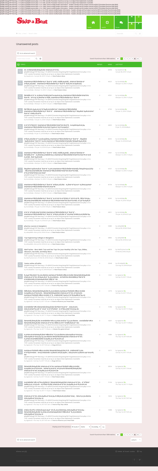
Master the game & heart (61, 329)
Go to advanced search (27, 53)
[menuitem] (131, 19)
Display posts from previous (61, 427)
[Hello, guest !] (131, 26)
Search (36, 59)
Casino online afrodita (32, 263)
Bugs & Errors (57, 345)
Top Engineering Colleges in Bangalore (39, 238)
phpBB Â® (27, 461)
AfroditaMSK (30, 270)
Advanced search (40, 59)
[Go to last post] (125, 70)
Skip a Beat (22, 33)
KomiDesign (48, 461)
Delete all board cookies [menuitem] (126, 451)
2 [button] (124, 58)
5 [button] (132, 58)
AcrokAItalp (29, 90)
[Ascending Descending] (96, 427)
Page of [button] (118, 58)
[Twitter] (140, 461)
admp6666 (29, 232)
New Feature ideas (59, 76)
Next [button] (140, 58)
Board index (33, 33)
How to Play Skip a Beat (59, 285)
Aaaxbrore (29, 76)
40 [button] (138, 58)
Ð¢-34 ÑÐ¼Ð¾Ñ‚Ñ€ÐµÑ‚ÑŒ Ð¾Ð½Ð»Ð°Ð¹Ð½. (41, 70)
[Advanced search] (140, 34)
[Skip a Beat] (32, 20)
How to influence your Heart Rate (63, 301)
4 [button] (129, 58)
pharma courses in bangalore (35, 226)
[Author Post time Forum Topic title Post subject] (85, 427)
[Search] (136, 34)
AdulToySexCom (31, 258)
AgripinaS (29, 285)
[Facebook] (134, 461)
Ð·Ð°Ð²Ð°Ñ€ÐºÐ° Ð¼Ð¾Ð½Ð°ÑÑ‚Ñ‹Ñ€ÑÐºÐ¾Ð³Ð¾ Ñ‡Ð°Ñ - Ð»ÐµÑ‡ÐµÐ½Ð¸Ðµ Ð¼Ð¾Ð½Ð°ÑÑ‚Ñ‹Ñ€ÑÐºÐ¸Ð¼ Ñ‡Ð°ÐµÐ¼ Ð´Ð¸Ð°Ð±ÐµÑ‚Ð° (54, 126)
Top (140, 451)
